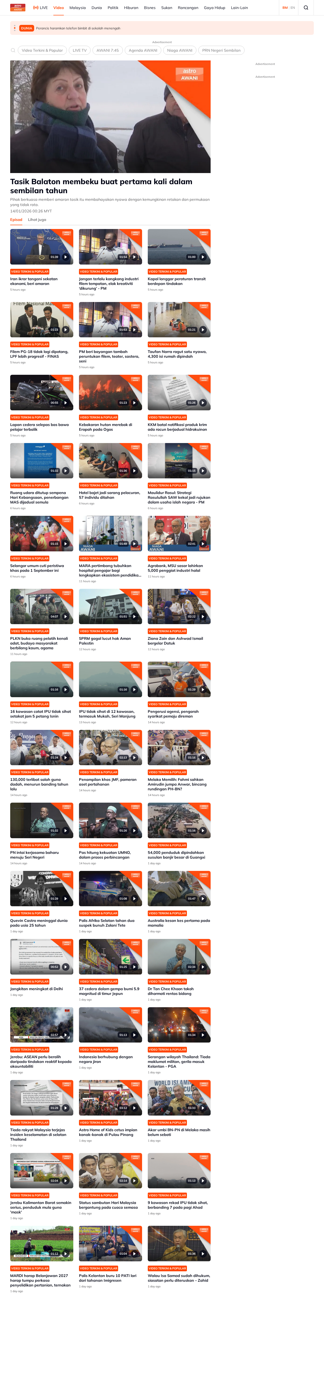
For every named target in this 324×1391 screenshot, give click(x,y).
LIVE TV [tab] (80, 50)
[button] (14, 25)
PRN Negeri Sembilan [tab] (221, 50)
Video (58, 7)
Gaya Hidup (214, 7)
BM (285, 7)
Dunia (97, 7)
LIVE (44, 7)
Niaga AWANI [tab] (179, 50)
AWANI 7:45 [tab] (108, 50)
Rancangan (188, 7)
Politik (113, 7)
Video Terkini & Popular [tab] (42, 50)
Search (306, 7)
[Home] (17, 7)
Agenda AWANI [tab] (143, 50)
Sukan (166, 7)
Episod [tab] (16, 219)
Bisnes (150, 7)
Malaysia (77, 7)
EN (293, 7)
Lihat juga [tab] (37, 219)
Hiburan (131, 7)
